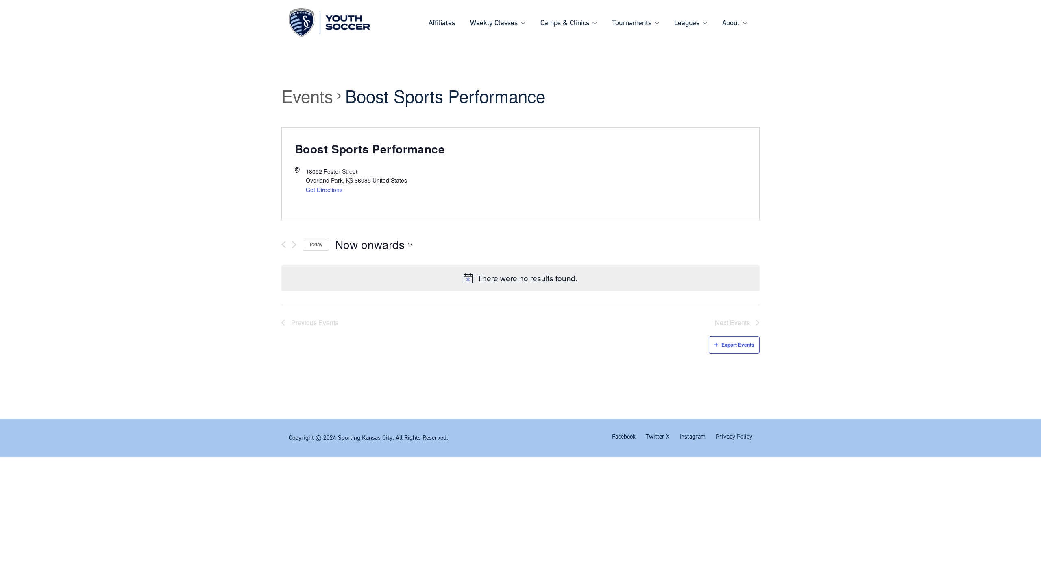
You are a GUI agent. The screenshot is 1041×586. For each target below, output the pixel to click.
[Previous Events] (283, 244)
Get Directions (324, 190)
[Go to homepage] (329, 22)
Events (307, 96)
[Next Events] (294, 244)
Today (315, 244)
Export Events (737, 344)
